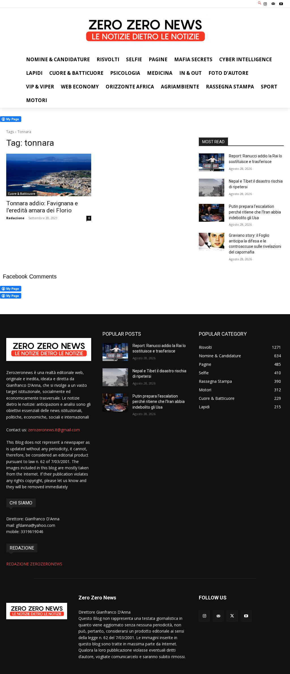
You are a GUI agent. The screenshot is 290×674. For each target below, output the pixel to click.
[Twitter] (232, 616)
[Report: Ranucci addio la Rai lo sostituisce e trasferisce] (211, 162)
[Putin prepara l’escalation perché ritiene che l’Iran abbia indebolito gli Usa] (211, 213)
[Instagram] (265, 4)
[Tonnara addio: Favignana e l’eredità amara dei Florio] (48, 175)
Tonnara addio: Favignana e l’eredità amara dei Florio (42, 207)
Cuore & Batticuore (21, 194)
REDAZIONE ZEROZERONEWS (34, 564)
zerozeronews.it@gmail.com (54, 429)
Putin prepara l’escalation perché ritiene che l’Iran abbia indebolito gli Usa (255, 212)
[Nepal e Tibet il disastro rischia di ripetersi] (211, 188)
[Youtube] (281, 4)
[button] (260, 3)
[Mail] (273, 4)
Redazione (15, 218)
